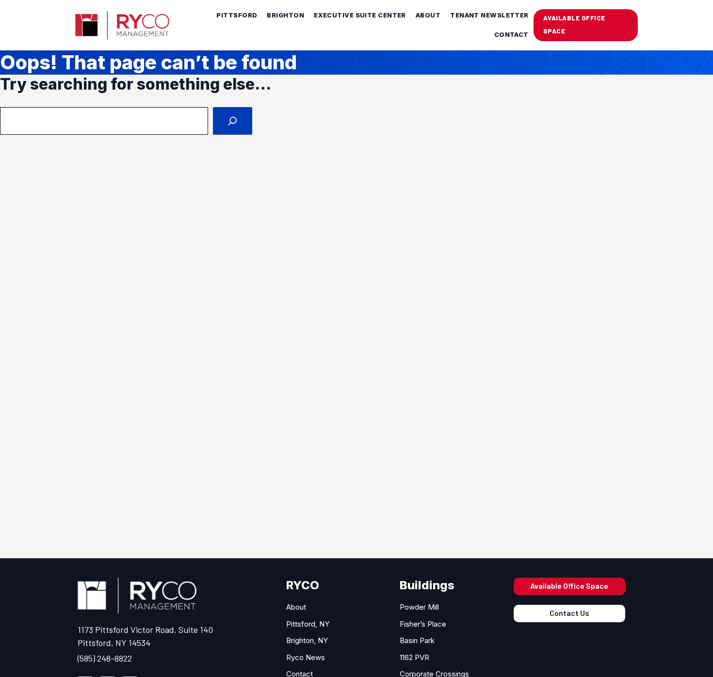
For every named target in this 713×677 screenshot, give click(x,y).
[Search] (232, 121)
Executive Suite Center (360, 15)
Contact (511, 34)
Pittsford (236, 15)
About (428, 15)
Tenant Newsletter (489, 15)
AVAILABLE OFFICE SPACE (574, 24)
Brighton (285, 15)
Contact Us (569, 612)
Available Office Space (569, 585)
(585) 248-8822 (105, 658)
